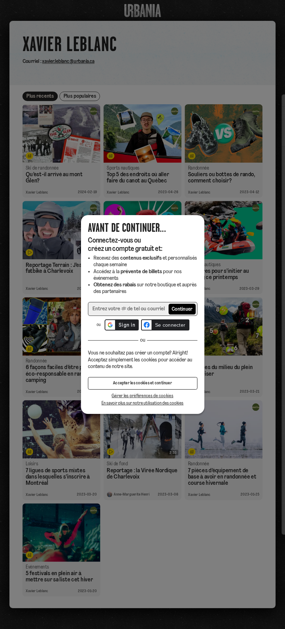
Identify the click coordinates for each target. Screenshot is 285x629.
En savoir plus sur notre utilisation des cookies (142, 403)
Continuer (182, 309)
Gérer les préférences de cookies (142, 396)
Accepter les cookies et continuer (142, 383)
